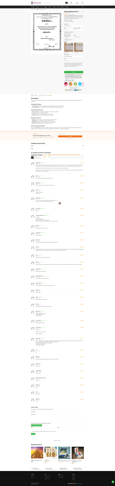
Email (58, 427)
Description (36, 95)
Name (32, 427)
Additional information (42, 95)
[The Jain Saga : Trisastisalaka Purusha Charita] (78, 453)
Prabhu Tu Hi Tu (47, 460)
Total (65, 58)
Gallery (32, 95)
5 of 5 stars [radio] (36, 412)
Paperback (67, 52)
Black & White (67, 36)
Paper (75, 35)
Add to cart (74, 72)
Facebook (73, 475)
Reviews (49, 95)
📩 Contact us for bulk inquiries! (69, 79)
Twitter (73, 477)
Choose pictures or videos (36, 425)
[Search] (66, 3)
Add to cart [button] (37, 464)
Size (65, 28)
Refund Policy (47, 478)
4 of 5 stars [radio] (35, 412)
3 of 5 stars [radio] (34, 412)
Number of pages (77, 28)
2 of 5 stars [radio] (32, 412)
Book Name (66, 24)
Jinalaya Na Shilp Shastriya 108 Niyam (36, 461)
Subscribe (70, 136)
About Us (32, 475)
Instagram (73, 478)
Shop (34, 9)
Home (32, 9)
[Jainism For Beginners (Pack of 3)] (82, 11)
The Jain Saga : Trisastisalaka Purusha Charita (77, 461)
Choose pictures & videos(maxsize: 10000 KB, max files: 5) (41, 423)
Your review (33, 414)
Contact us (33, 477)
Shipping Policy (60, 477)
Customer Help (77, 3)
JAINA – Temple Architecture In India (64, 460)
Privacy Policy (47, 477)
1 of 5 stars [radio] (31, 412)
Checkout (82, 3)
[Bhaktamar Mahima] (81, 11)
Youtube (73, 479)
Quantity (70, 56)
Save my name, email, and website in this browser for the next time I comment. (43, 431)
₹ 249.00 (67, 56)
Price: (65, 56)
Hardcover (76, 52)
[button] (82, 7)
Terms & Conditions (48, 475)
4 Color (66, 37)
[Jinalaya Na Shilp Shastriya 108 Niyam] (37, 452)
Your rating (33, 411)
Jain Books (37, 9)
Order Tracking (60, 475)
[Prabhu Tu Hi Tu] (51, 453)
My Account (71, 3)
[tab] (32, 95)
